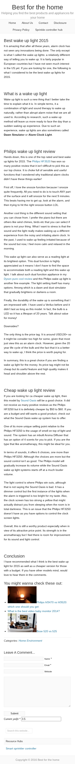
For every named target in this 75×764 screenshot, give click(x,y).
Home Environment (30, 640)
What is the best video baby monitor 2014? (34, 611)
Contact (43, 22)
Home (12, 22)
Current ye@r (12, 719)
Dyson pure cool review (18, 278)
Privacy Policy (21, 29)
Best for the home (37, 7)
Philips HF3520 (41, 161)
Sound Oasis (28, 400)
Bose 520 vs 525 (47, 631)
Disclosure (60, 22)
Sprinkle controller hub (48, 29)
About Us (27, 22)
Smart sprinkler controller (21, 748)
